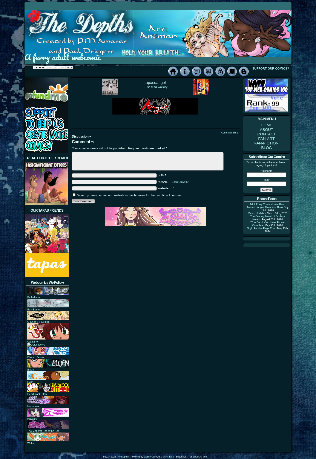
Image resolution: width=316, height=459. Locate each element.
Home (173, 71)
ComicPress (167, 456)
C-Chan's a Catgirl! (38, 321)
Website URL (166, 188)
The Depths (123, 456)
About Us (185, 71)
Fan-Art (208, 71)
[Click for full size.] (155, 113)
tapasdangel (155, 83)
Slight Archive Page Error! (261, 228)
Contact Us (196, 71)
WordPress (150, 456)
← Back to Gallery (155, 86)
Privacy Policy (220, 71)
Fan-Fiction (232, 71)
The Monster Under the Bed (43, 431)
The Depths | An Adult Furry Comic (158, 26)
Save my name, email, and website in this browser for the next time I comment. (130, 195)
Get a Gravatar (180, 181)
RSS (190, 456)
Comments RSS (229, 132)
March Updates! (257, 213)
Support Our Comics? (270, 68)
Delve (41, 344)
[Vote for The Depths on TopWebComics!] (266, 92)
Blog (244, 71)
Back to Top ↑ (201, 456)
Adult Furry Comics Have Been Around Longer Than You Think (266, 206)
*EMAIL (173, 181)
